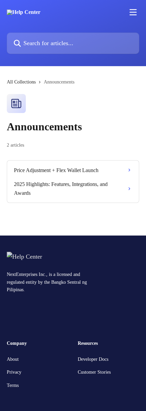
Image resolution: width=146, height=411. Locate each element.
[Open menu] (133, 12)
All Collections (21, 82)
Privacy (14, 372)
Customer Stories (94, 372)
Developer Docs (93, 359)
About (13, 359)
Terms (13, 385)
